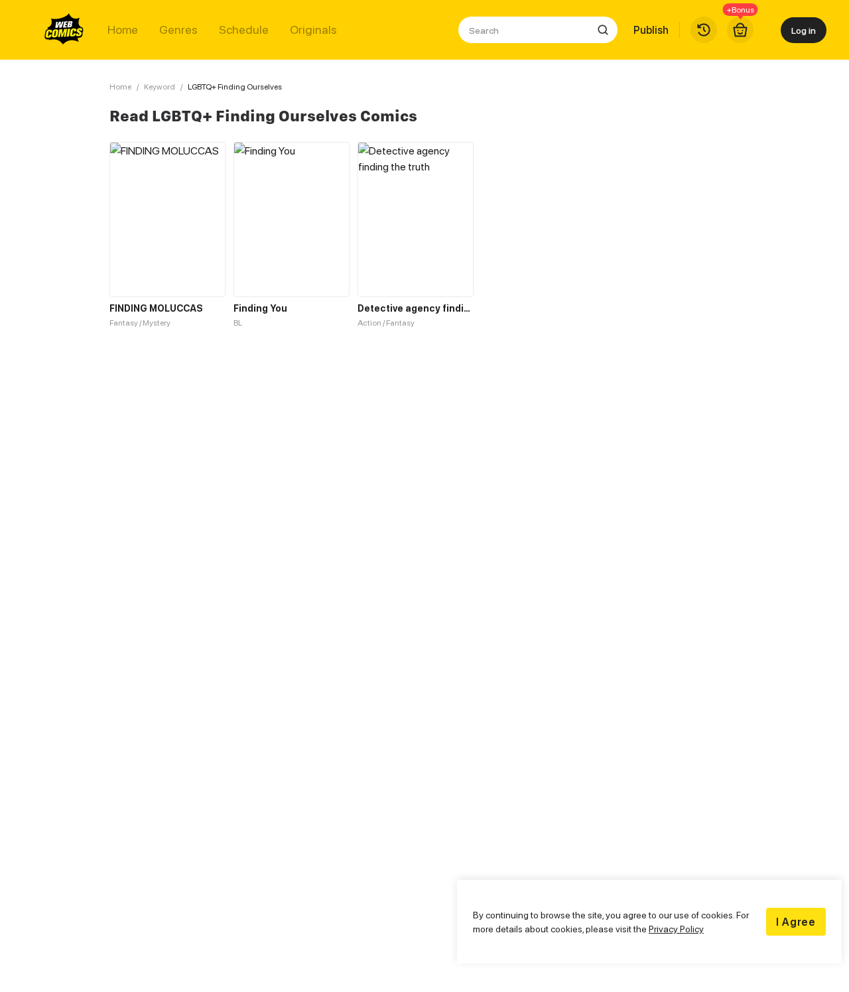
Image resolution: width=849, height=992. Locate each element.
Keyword (159, 87)
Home (122, 30)
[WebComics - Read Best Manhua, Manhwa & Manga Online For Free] (64, 30)
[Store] (740, 30)
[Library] (703, 30)
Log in (803, 30)
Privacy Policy (676, 928)
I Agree (796, 922)
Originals (313, 30)
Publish (651, 30)
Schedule (244, 30)
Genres (178, 30)
